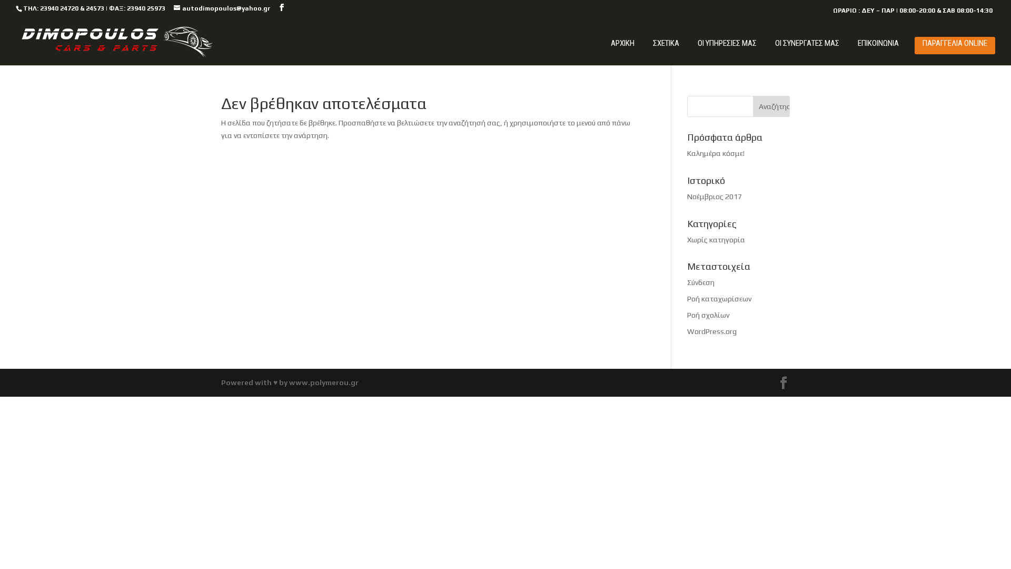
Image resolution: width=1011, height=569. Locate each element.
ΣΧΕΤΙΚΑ (666, 43)
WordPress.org (712, 331)
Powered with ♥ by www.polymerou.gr (290, 382)
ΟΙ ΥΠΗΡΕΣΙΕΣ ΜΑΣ (727, 43)
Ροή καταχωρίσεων (719, 299)
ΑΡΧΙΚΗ (623, 43)
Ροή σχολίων (708, 315)
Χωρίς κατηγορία (716, 240)
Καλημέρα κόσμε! (716, 153)
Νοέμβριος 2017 (714, 196)
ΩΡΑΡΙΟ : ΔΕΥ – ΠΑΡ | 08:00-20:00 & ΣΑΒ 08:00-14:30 (913, 10)
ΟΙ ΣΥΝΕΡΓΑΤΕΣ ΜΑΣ (807, 43)
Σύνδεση (701, 282)
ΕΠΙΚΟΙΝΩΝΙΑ (878, 43)
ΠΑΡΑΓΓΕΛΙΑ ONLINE (955, 43)
